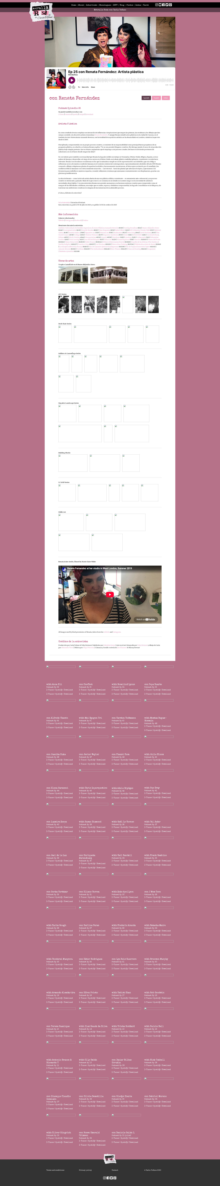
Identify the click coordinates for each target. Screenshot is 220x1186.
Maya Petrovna (88, 647)
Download (89, 114)
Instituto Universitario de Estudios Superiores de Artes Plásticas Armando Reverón (88, 228)
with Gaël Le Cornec (123, 822)
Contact (115, 1170)
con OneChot (86, 684)
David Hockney (145, 232)
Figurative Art (90, 232)
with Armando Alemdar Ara (60, 993)
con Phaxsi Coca (120, 754)
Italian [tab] (166, 98)
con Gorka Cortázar (57, 892)
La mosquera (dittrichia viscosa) (70, 247)
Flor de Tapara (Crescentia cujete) (138, 247)
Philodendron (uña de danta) (145, 244)
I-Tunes (61, 114)
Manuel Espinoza (123, 239)
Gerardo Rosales (87, 230)
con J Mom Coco (152, 892)
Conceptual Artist (69, 230)
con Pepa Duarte (153, 684)
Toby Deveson (142, 645)
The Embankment (97, 249)
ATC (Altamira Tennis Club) (140, 230)
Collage (77, 235)
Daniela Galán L (74, 232)
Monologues (105, 5)
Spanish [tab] (146, 98)
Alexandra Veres (67, 647)
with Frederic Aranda (124, 925)
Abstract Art (104, 232)
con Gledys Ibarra (122, 1096)
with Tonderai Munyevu (59, 959)
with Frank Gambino (155, 855)
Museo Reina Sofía (71, 242)
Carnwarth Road (153, 235)
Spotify (75, 114)
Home (73, 5)
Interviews (91, 5)
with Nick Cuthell (154, 1060)
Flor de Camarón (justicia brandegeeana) (104, 247)
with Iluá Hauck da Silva (93, 1026)
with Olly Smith (88, 1060)
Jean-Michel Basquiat (92, 239)
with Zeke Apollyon (122, 892)
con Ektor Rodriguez (90, 959)
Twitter (85, 220)
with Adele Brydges (122, 788)
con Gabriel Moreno (155, 1096)
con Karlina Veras (89, 925)
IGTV (115, 5)
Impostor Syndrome (110, 235)
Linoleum (128, 237)
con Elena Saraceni (57, 788)
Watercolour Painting (119, 244)
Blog (122, 5)
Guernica (137, 239)
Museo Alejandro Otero (150, 228)
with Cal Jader (152, 822)
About (81, 5)
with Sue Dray (152, 788)
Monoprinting (90, 237)
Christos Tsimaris (91, 235)
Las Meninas (100, 244)
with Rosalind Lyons (123, 684)
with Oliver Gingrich (58, 1133)
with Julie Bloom (154, 754)
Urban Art (108, 239)
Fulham (61, 237)
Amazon (68, 114)
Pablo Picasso (90, 242)
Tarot (146, 5)
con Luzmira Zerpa (56, 822)
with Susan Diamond (90, 822)
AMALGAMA (137, 235)
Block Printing (74, 237)
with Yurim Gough (56, 925)
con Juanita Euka (56, 754)
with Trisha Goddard (123, 1026)
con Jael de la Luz (56, 855)
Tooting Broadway (130, 228)
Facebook (77, 220)
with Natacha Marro (155, 925)
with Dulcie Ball (154, 1026)
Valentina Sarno (109, 645)
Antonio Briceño (64, 249)
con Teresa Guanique (58, 1026)
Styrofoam (116, 237)
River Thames (116, 249)
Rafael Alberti (120, 230)
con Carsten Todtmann (124, 718)
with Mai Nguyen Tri (90, 718)
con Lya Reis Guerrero (124, 959)
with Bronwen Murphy (156, 959)
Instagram (69, 220)
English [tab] (156, 98)
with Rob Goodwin (154, 993)
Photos (129, 5)
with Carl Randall (122, 855)
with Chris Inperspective (93, 788)
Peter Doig (131, 232)
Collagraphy (141, 237)
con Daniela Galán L (123, 1133)
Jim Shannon (122, 647)
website (106, 632)
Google (81, 114)
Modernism (118, 232)
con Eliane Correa (89, 892)
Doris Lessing (74, 239)
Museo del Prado (154, 239)
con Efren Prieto (88, 993)
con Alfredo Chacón (57, 718)
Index (138, 5)
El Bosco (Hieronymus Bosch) (113, 242)
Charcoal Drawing (134, 249)
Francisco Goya (83, 244)
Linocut (104, 237)
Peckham (80, 249)
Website (61, 220)
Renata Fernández (101, 135)
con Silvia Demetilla (91, 1096)
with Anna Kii (54, 684)
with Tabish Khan (121, 993)
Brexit (125, 235)
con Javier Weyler (89, 754)
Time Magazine (104, 230)
